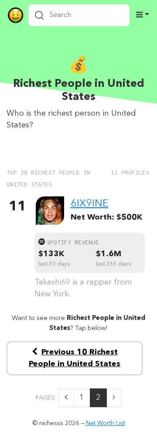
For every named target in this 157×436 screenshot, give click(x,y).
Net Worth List (105, 423)
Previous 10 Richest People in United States (74, 358)
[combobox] (79, 15)
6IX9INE (90, 204)
